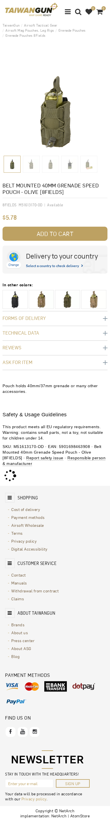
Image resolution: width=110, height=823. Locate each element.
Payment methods (28, 517)
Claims (17, 598)
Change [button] (13, 265)
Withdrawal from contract (35, 590)
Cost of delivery (25, 509)
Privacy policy (24, 540)
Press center (22, 640)
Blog (15, 656)
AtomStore (80, 815)
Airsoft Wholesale (27, 525)
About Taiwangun (36, 613)
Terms (17, 533)
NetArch (59, 815)
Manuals (19, 582)
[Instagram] (34, 732)
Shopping (27, 498)
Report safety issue (44, 458)
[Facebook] (11, 732)
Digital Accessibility (29, 548)
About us (19, 632)
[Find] (78, 11)
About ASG (21, 648)
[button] (68, 11)
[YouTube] (23, 732)
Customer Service (36, 563)
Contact (18, 574)
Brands (18, 624)
